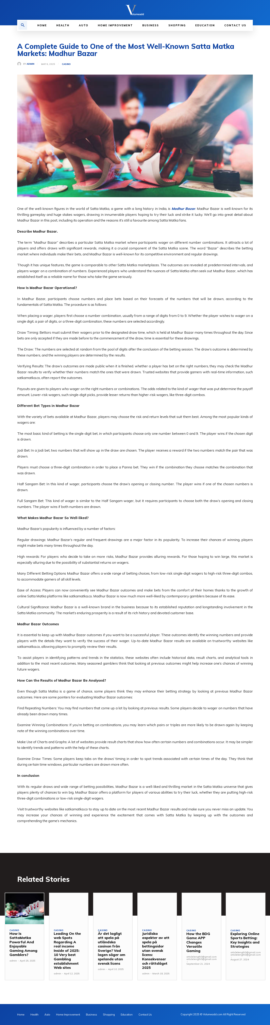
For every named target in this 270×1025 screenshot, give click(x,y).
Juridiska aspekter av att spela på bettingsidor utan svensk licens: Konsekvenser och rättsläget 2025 (155, 950)
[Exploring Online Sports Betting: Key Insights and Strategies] (245, 908)
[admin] (20, 64)
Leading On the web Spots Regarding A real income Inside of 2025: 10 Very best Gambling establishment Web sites (67, 950)
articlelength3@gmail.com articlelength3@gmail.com (201, 958)
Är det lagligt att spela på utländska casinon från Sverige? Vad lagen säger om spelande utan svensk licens (111, 948)
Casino (66, 64)
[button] (22, 25)
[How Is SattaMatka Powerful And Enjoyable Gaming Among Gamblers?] (24, 908)
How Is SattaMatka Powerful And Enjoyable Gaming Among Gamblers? (23, 944)
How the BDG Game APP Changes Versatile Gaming (198, 942)
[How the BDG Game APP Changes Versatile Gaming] (201, 908)
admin (30, 64)
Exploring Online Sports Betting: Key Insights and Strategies (245, 940)
